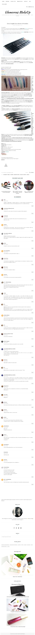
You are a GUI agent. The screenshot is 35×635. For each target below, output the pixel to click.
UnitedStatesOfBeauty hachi (9, 208)
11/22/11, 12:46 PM (6, 259)
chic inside (5, 394)
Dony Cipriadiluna (7, 250)
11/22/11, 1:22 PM (6, 305)
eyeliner (5, 174)
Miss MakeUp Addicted (8, 233)
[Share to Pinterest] (33, 172)
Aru (4, 304)
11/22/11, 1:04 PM (6, 275)
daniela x (5, 224)
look (8, 546)
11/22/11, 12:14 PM (6, 234)
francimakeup (6, 444)
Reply (32, 213)
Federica (5, 409)
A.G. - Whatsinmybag (7, 282)
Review (12, 174)
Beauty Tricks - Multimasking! (17, 576)
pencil (8, 174)
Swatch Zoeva (23, 174)
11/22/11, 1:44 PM (6, 326)
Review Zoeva (17, 174)
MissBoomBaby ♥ (7, 315)
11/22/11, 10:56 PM (6, 403)
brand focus (4, 546)
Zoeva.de (7, 151)
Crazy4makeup (6, 467)
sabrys (5, 243)
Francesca (5, 359)
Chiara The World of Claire (8, 333)
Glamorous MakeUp (17, 12)
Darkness (5, 402)
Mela (4, 199)
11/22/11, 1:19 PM (6, 294)
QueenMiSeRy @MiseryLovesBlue (9, 348)
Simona (5, 434)
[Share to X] (31, 172)
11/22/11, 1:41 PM (6, 316)
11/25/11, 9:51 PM (6, 480)
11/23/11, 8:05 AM (6, 418)
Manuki (5, 417)
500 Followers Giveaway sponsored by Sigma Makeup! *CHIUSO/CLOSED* (18, 596)
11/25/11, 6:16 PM (6, 468)
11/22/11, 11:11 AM (6, 217)
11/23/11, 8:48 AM (6, 427)
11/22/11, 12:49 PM (6, 268)
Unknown (5, 274)
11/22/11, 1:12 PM (6, 283)
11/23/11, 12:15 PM (6, 445)
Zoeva (26, 28)
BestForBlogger (23, 633)
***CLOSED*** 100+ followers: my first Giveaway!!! (18, 611)
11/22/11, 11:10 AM (6, 209)
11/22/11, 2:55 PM (6, 342)
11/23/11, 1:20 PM (6, 453)
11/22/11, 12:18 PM (6, 244)
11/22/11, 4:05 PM (6, 368)
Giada (5, 293)
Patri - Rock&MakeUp (7, 479)
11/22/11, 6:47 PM (6, 387)
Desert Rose (6, 258)
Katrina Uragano (6, 341)
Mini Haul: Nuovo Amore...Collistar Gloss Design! (18, 626)
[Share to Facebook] (29, 172)
